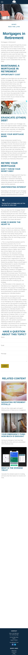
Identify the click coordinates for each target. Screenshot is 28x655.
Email (2, 345)
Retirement (14, 650)
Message (3, 353)
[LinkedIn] (15, 644)
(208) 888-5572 (15, 633)
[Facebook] (13, 644)
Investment (14, 652)
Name (2, 337)
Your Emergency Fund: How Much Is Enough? (13, 435)
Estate (14, 653)
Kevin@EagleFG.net (14, 642)
